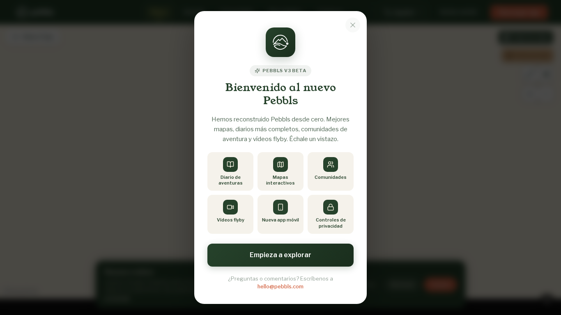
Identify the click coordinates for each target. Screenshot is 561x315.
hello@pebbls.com (280, 286)
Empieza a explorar (280, 255)
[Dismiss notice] (352, 25)
